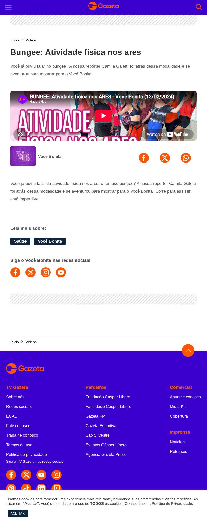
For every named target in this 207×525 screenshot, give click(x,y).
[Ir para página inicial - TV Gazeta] (103, 7)
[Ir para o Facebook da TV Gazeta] (11, 475)
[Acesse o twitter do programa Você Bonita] (30, 272)
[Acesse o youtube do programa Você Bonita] (61, 272)
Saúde (20, 241)
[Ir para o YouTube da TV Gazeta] (41, 475)
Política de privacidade (26, 454)
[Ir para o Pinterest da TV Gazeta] (11, 489)
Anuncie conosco (185, 397)
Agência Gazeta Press (106, 454)
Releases (178, 451)
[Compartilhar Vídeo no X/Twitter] (165, 158)
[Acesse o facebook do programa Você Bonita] (15, 272)
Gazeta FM (95, 416)
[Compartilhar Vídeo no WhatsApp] (186, 158)
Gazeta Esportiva (101, 426)
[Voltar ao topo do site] (188, 350)
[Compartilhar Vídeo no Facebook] (144, 158)
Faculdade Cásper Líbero (108, 406)
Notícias (177, 442)
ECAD (12, 416)
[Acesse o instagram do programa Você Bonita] (46, 272)
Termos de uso (19, 445)
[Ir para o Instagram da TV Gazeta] (56, 475)
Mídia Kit (178, 406)
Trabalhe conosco (22, 435)
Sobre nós (15, 397)
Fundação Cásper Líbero (108, 397)
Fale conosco (18, 426)
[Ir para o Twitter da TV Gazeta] (26, 475)
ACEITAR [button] (18, 513)
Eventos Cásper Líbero (106, 445)
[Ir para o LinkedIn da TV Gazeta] (41, 489)
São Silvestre (98, 435)
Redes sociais (19, 406)
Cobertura (179, 416)
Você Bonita (49, 156)
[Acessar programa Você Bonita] (23, 156)
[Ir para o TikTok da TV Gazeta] (26, 489)
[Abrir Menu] (8, 7)
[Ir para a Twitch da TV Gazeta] (56, 489)
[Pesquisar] (199, 7)
